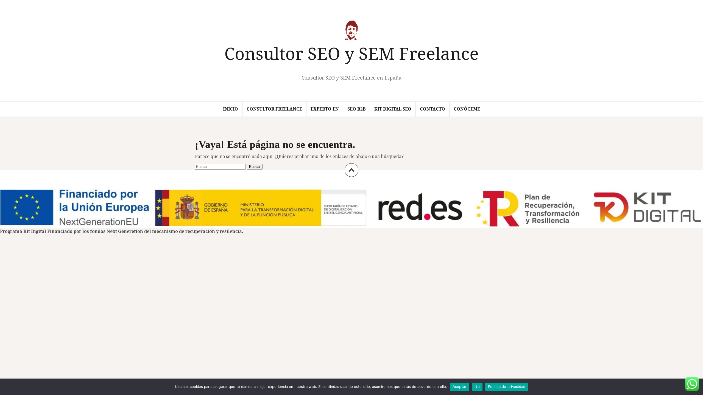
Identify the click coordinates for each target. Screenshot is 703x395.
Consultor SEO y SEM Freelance (351, 53)
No (477, 386)
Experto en (325, 109)
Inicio (230, 109)
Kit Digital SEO (392, 109)
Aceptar (460, 386)
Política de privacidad (507, 386)
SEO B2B (356, 109)
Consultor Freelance (274, 109)
